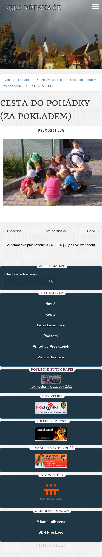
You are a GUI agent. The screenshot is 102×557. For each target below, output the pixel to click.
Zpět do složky (55, 231)
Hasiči (51, 304)
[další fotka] (93, 175)
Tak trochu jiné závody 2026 (51, 386)
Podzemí (51, 336)
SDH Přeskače (50, 532)
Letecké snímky (51, 325)
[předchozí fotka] (8, 175)
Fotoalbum (25, 80)
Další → (93, 231)
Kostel (51, 314)
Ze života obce (51, 80)
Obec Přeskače (32, 8)
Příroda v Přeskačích (51, 346)
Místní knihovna (51, 522)
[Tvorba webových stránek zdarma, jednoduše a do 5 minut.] (65, 546)
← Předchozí (12, 231)
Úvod (6, 80)
